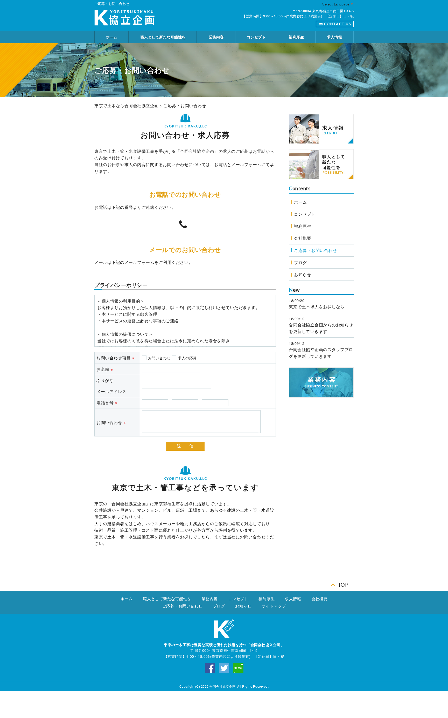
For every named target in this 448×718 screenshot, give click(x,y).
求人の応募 (187, 357)
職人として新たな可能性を (163, 36)
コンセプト (256, 36)
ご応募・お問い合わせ (315, 250)
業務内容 (216, 36)
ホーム (111, 36)
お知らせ (302, 274)
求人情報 (334, 36)
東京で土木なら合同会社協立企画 (126, 105)
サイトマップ (274, 605)
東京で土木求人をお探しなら (317, 307)
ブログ (300, 262)
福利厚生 (296, 36)
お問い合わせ (159, 357)
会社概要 (302, 238)
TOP (343, 583)
